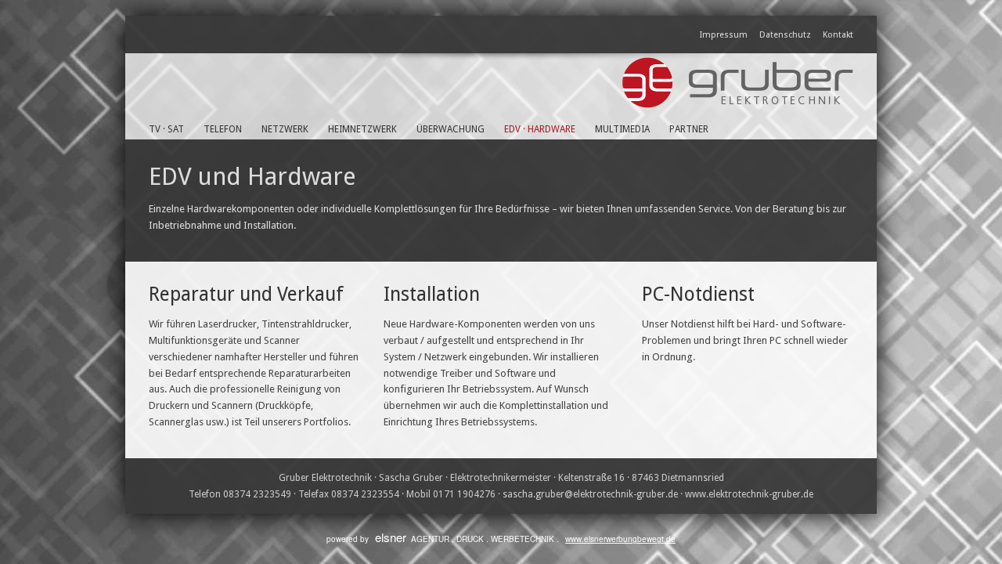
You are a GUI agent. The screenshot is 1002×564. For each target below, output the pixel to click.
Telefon (223, 129)
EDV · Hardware (539, 129)
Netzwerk (284, 129)
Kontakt (838, 35)
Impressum (724, 35)
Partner (688, 129)
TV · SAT (166, 129)
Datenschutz (785, 35)
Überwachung (450, 129)
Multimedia (622, 129)
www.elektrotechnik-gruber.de (749, 494)
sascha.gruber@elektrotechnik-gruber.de (590, 494)
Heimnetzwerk (362, 129)
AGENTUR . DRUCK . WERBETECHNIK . (525, 538)
